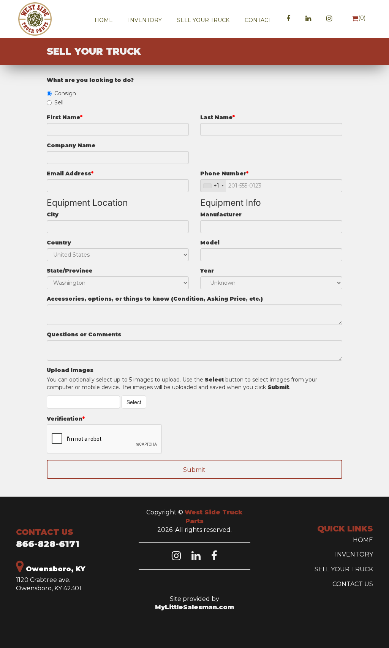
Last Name (216, 117)
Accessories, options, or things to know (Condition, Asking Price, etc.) (155, 298)
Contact (258, 20)
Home (104, 20)
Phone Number (223, 173)
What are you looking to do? (90, 80)
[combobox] (213, 186)
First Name (63, 117)
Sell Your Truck (203, 20)
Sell (58, 102)
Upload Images (70, 370)
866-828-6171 (47, 544)
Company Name (71, 145)
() (361, 17)
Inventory (145, 20)
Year (207, 270)
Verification (64, 418)
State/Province (69, 270)
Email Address (69, 173)
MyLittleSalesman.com (194, 607)
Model (210, 242)
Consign (65, 93)
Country (59, 242)
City (53, 214)
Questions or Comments (84, 334)
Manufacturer (221, 214)
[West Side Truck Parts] (41, 19)
